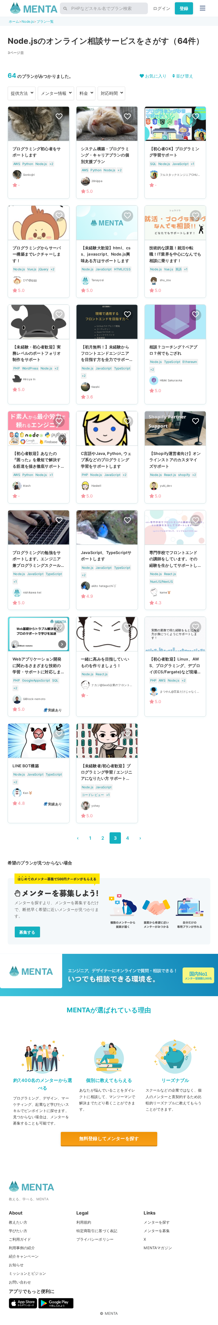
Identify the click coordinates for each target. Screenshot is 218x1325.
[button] (62, 438)
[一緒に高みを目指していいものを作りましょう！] (107, 666)
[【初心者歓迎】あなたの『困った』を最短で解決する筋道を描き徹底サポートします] (38, 457)
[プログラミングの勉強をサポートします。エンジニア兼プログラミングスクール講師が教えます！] (38, 560)
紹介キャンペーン (24, 1256)
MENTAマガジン (158, 1247)
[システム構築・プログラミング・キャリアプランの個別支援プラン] (107, 152)
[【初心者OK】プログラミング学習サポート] (175, 152)
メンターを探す (157, 1222)
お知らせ (16, 1265)
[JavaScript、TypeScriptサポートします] (107, 560)
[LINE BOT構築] (38, 773)
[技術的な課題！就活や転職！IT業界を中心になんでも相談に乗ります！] (175, 252)
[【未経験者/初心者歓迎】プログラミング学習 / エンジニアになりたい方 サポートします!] (107, 773)
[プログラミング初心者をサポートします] (38, 152)
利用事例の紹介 (22, 1247)
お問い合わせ (20, 1282)
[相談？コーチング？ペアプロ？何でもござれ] (175, 354)
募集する (27, 932)
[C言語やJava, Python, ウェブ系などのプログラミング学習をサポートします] (107, 457)
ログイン (161, 8)
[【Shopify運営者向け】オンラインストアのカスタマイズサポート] (175, 457)
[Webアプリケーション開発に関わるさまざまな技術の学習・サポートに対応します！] (38, 666)
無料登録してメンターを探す (109, 1138)
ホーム (14, 21)
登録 (184, 8)
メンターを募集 (157, 1230)
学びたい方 (18, 1230)
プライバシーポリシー (95, 1239)
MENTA (111, 1313)
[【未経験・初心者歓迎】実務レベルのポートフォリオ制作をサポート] (38, 354)
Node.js (28, 21)
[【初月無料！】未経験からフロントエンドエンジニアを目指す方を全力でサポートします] (107, 354)
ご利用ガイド (20, 1239)
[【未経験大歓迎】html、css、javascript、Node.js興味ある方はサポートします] (107, 252)
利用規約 (83, 1222)
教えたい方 (18, 1222)
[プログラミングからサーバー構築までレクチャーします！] (38, 252)
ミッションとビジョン (27, 1273)
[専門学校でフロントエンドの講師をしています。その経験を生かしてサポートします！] (175, 560)
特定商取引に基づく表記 (97, 1230)
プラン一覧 (45, 21)
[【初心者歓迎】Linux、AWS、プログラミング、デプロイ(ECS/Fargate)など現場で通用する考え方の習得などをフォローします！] (175, 666)
